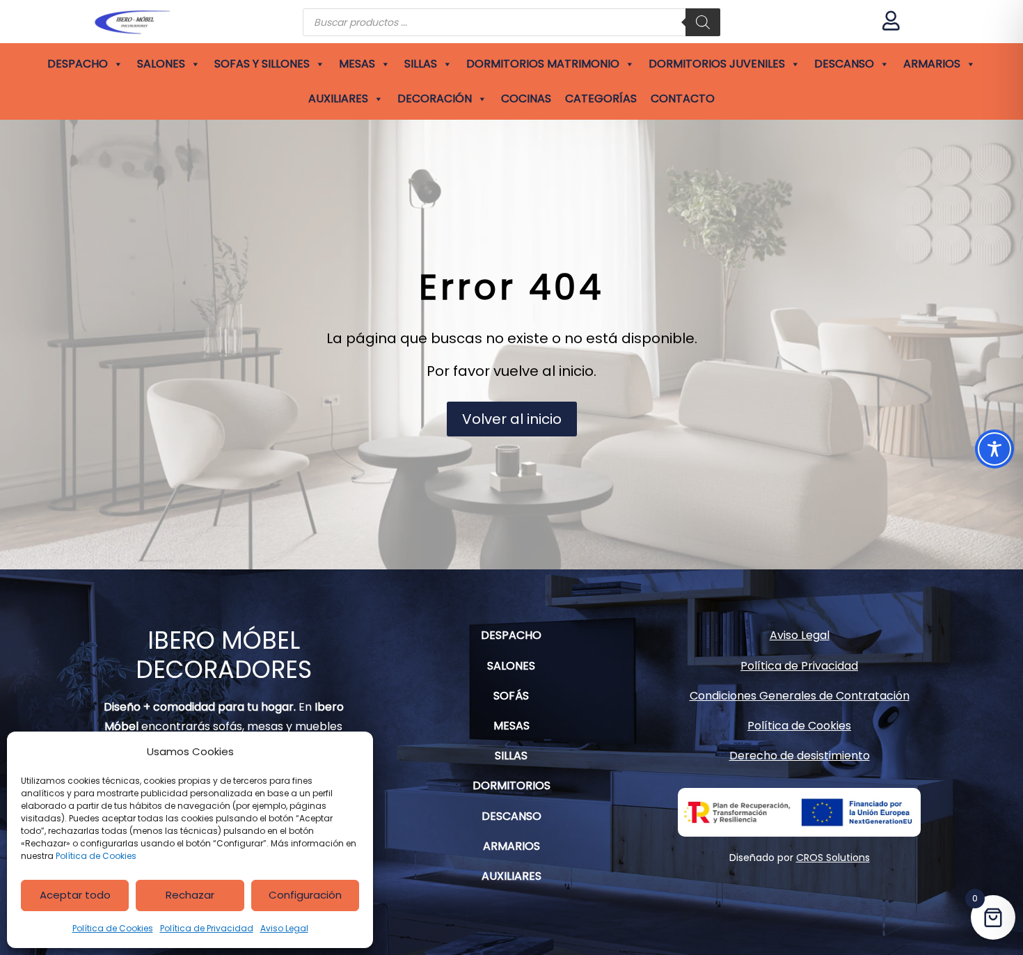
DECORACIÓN (434, 98)
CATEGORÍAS (601, 98)
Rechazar (190, 894)
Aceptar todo (75, 894)
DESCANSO (844, 64)
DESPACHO (77, 64)
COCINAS (526, 98)
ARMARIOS (931, 64)
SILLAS (420, 64)
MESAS (357, 64)
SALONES (161, 64)
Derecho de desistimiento (799, 756)
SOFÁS (511, 696)
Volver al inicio (512, 419)
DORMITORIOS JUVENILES (717, 64)
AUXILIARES (338, 98)
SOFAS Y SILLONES (262, 64)
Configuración (305, 894)
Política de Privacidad (206, 928)
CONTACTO (683, 98)
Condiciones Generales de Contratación (800, 696)
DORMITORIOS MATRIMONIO (542, 64)
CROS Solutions (833, 858)
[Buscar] (702, 22)
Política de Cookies (96, 856)
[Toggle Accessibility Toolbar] (994, 449)
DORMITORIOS (511, 786)
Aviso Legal (284, 928)
